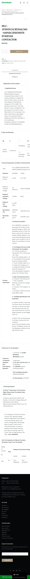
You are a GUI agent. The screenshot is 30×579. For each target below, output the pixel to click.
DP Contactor (9, 63)
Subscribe (7, 560)
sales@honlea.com (15, 489)
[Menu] (27, 2)
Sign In (4, 513)
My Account (5, 507)
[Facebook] (10, 570)
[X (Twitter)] (13, 570)
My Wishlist (5, 509)
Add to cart (19, 51)
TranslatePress (22, 577)
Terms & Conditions (7, 538)
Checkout (4, 517)
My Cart (4, 511)
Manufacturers (6, 530)
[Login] (20, 2)
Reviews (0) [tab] (15, 76)
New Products (6, 526)
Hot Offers (5, 515)
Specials (4, 534)
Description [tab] (15, 70)
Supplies (4, 532)
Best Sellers (5, 528)
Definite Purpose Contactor (17, 61)
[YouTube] (19, 570)
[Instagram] (16, 570)
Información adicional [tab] (15, 73)
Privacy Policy (6, 536)
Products (4, 505)
